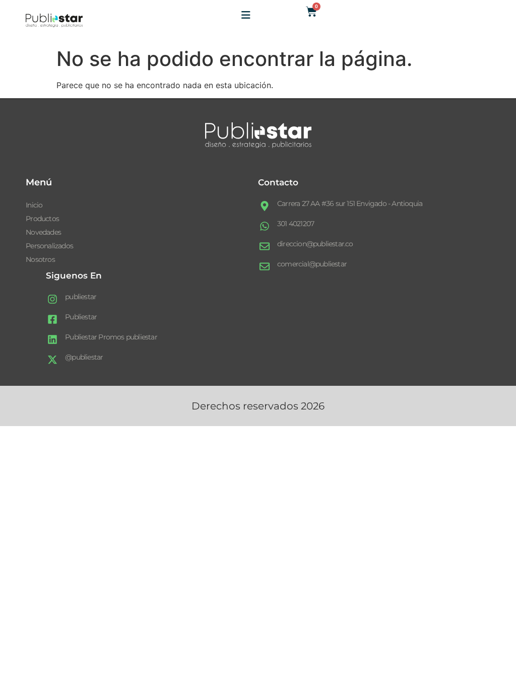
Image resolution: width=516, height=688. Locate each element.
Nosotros (40, 259)
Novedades (43, 232)
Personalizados (49, 245)
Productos (42, 218)
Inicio (34, 205)
